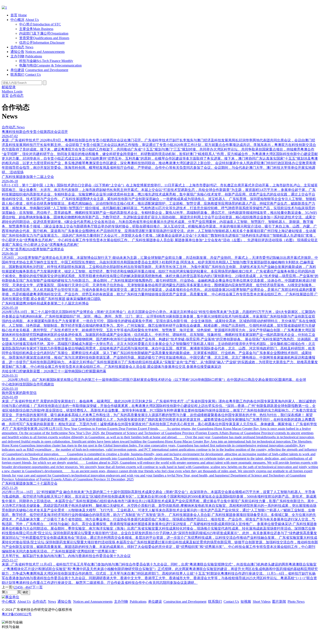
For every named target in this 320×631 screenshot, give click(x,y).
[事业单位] (10, 597)
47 (30, 587)
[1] (4, 7)
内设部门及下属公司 (43, 33)
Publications (33, 56)
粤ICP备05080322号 (17, 614)
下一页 (37, 587)
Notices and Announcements (45, 52)
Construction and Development (46, 70)
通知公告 (17, 52)
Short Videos (262, 601)
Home (22, 15)
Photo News (296, 601)
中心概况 (17, 20)
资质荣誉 (44, 38)
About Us (32, 20)
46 (27, 587)
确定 (25, 592)
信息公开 (42, 42)
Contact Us (33, 74)
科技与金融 (46, 61)
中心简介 (40, 24)
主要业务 (36, 29)
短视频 (246, 601)
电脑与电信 (50, 65)
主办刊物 (17, 56)
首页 (13, 15)
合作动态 (17, 47)
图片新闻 (279, 601)
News (29, 47)
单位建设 (17, 70)
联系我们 (17, 74)
